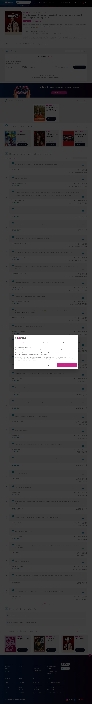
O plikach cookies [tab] (67, 342)
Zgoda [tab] (24, 342)
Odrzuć (25, 365)
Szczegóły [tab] (46, 342)
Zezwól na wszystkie (67, 365)
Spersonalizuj (45, 365)
